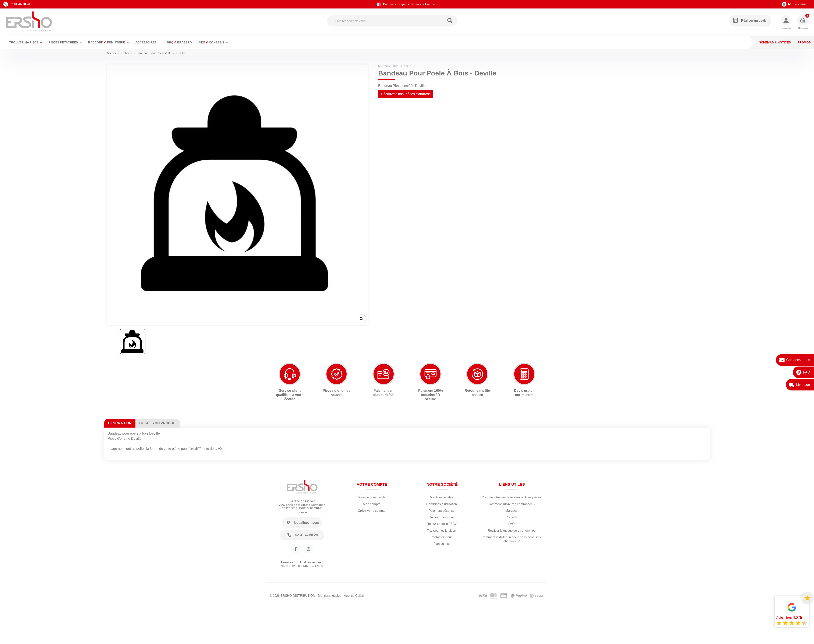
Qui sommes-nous (441, 517)
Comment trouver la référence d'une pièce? (511, 497)
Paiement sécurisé (441, 510)
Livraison (803, 384)
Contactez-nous (798, 360)
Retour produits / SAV (442, 524)
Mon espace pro (799, 4)
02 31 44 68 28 (20, 4)
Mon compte (371, 504)
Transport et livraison (441, 530)
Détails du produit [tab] (157, 423)
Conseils (512, 517)
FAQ (806, 372)
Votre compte (372, 484)
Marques (511, 510)
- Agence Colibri (353, 595)
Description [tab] (120, 423)
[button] (786, 22)
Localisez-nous (306, 522)
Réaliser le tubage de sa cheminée (511, 530)
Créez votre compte (371, 510)
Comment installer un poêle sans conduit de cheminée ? (511, 539)
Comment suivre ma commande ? (511, 504)
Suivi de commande (371, 497)
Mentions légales (441, 497)
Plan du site (441, 543)
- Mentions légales (328, 595)
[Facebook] (295, 549)
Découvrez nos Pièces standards (406, 94)
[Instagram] (308, 549)
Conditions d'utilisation (441, 504)
